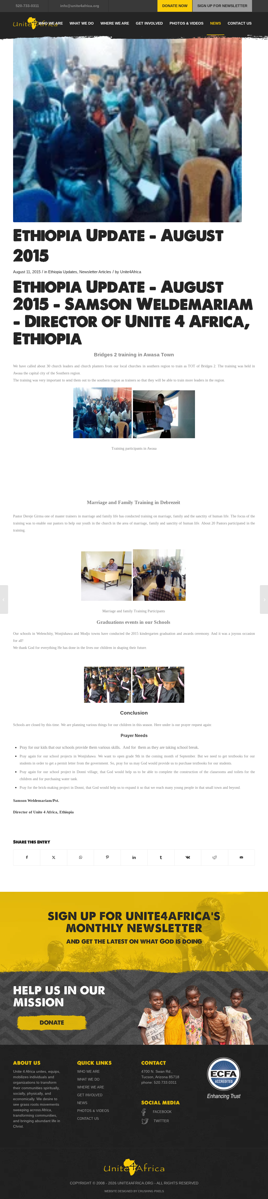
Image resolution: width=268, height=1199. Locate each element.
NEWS (82, 1103)
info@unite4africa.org (79, 6)
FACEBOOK (162, 1112)
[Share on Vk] (188, 857)
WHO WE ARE (88, 1072)
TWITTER (161, 1121)
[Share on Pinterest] (107, 857)
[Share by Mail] (241, 857)
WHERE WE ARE (90, 1087)
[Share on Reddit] (214, 857)
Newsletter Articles (95, 272)
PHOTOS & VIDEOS (93, 1111)
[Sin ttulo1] (127, 123)
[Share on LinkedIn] (134, 857)
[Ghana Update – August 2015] (264, 599)
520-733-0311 (27, 6)
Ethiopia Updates (62, 272)
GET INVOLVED (89, 1095)
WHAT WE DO (88, 1079)
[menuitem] (30, 6)
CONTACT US (88, 1119)
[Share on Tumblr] (161, 857)
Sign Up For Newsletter (222, 6)
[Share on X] (53, 857)
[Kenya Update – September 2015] (4, 599)
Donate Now (174, 6)
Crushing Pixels (151, 1191)
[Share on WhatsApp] (80, 857)
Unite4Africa (130, 272)
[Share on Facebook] (26, 857)
